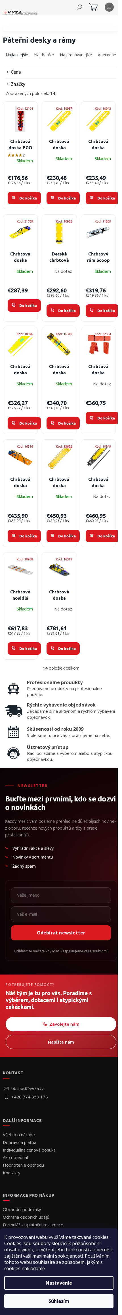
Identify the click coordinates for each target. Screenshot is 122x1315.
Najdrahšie (44, 54)
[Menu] (109, 7)
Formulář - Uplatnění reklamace (33, 1224)
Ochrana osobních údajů (26, 1217)
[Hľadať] (79, 7)
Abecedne (107, 54)
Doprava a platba (19, 1142)
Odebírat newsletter (61, 933)
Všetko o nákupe (19, 1134)
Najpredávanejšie (76, 54)
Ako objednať (15, 1157)
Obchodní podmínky (22, 1209)
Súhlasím (59, 1301)
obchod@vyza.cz (27, 1088)
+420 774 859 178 (29, 1097)
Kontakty (11, 1172)
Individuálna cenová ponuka (29, 1150)
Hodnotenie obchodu (23, 1165)
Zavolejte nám (64, 1024)
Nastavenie (59, 1283)
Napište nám (61, 1042)
